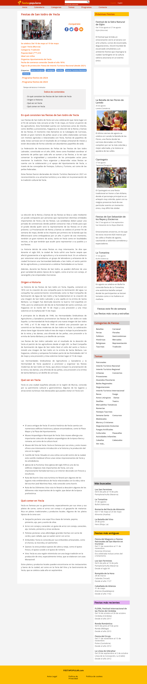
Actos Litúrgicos (37, 70)
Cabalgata (50, 70)
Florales (116, 332)
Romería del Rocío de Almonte (110, 509)
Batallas (100, 329)
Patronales (101, 362)
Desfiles (60, 70)
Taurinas (100, 346)
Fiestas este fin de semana (111, 308)
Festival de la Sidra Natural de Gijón (110, 23)
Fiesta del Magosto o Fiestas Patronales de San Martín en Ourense (109, 541)
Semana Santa (102, 415)
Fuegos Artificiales (104, 429)
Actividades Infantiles (106, 436)
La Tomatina (102, 252)
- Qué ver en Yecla (34, 103)
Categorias (56, 7)
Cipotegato (102, 159)
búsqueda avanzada (71, 4)
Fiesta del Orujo (103, 636)
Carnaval (116, 329)
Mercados (116, 339)
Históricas (100, 339)
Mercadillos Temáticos (106, 404)
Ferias (99, 332)
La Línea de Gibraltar (105, 650)
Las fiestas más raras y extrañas (111, 313)
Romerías (100, 408)
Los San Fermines (103, 489)
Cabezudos (117, 440)
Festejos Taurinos (104, 411)
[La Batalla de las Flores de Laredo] (112, 120)
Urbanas (26, 74)
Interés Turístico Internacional (110, 390)
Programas (86, 7)
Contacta (103, 7)
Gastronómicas (119, 336)
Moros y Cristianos (104, 422)
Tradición (116, 346)
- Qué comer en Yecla (35, 106)
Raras (98, 394)
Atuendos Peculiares (105, 380)
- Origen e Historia (34, 99)
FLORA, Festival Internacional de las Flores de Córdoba (111, 609)
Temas (71, 7)
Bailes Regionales (104, 383)
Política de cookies (94, 676)
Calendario (39, 7)
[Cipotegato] (112, 177)
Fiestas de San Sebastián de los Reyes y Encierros (111, 218)
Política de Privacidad (73, 677)
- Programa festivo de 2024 (34, 77)
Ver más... (100, 443)
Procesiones (101, 376)
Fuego (115, 394)
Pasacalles (117, 433)
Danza (116, 397)
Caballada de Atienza (105, 586)
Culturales (101, 433)
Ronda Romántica (103, 623)
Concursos (117, 415)
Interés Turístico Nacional (76, 70)
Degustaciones (103, 387)
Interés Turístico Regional (108, 369)
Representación (119, 343)
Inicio (24, 7)
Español (113, 3)
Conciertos (117, 373)
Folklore (100, 336)
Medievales (101, 419)
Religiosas (100, 343)
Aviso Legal (52, 676)
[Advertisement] (54, 197)
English (120, 3)
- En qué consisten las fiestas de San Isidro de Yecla (49, 96)
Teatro (115, 401)
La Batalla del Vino (104, 519)
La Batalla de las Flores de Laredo (110, 101)
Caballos (100, 440)
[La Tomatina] (112, 271)
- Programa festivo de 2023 (34, 81)
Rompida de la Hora (104, 573)
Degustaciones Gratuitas (107, 426)
